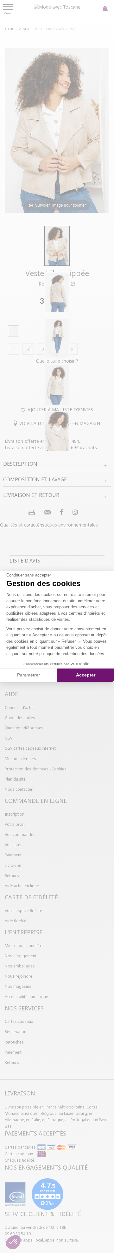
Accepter (85, 674)
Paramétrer (28, 674)
